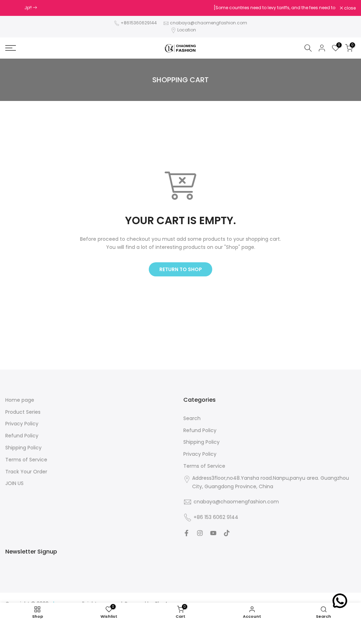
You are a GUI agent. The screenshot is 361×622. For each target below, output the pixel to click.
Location (186, 30)
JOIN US (14, 483)
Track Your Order (26, 471)
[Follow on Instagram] (200, 533)
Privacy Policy (21, 423)
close (14, 8)
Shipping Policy (23, 447)
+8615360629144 (139, 23)
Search (192, 418)
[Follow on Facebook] (186, 533)
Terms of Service (26, 459)
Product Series (23, 412)
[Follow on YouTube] (213, 533)
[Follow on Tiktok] (227, 533)
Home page (19, 400)
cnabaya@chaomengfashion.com (208, 23)
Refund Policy (21, 435)
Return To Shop (180, 269)
